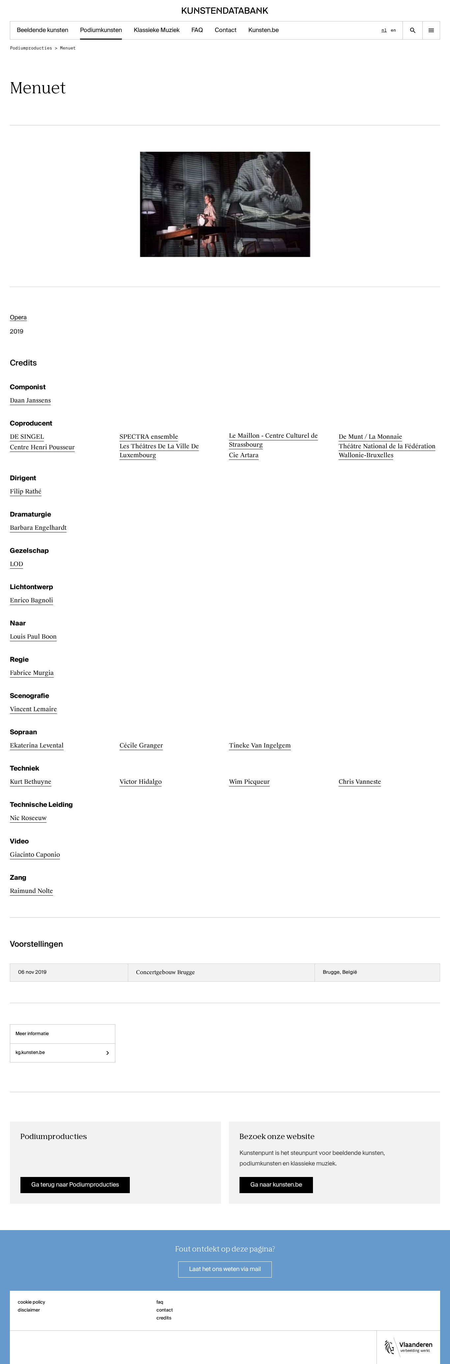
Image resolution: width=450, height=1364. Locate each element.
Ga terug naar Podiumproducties (75, 1185)
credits (163, 1318)
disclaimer (29, 1310)
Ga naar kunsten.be (276, 1185)
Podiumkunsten (101, 30)
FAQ (197, 30)
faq (159, 1302)
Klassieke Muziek (157, 30)
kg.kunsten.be (30, 1052)
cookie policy (31, 1302)
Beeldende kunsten (42, 30)
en (393, 30)
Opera (18, 318)
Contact (226, 30)
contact (164, 1310)
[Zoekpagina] (412, 30)
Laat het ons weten (225, 1269)
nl (384, 30)
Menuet (68, 48)
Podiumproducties (31, 48)
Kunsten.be (263, 30)
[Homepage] (225, 10)
